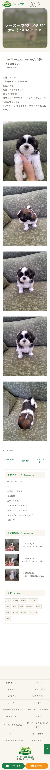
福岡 (21, 607)
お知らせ (11, 520)
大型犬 (15, 601)
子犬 (14, 607)
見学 (8, 607)
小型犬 (38, 607)
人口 (8, 601)
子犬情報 (10, 451)
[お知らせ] (32, 3)
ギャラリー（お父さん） (17, 505)
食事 (8, 618)
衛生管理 (29, 607)
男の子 (15, 612)
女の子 (23, 612)
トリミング (33, 612)
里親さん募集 (13, 501)
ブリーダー (33, 601)
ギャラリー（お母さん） (17, 510)
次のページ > (40, 460)
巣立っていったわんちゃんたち (20, 515)
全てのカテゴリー (14, 481)
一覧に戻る (25, 461)
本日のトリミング (14, 491)
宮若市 (23, 601)
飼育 (8, 612)
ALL (4, 451)
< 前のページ (9, 460)
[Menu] (44, 4)
